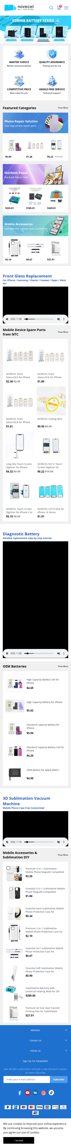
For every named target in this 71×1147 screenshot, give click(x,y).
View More (63, 107)
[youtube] (27, 1092)
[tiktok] (51, 1092)
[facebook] (19, 1092)
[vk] (35, 1092)
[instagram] (43, 1092)
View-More (63, 854)
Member (35, 1030)
